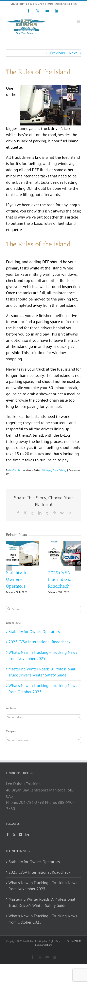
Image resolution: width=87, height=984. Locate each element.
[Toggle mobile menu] (79, 21)
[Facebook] (7, 834)
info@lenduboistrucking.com (62, 3)
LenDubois (14, 470)
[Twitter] (14, 834)
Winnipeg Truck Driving (54, 470)
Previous (57, 53)
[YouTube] (20, 834)
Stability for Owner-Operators (17, 579)
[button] (9, 568)
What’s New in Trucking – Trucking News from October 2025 (42, 919)
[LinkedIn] (27, 834)
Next (73, 53)
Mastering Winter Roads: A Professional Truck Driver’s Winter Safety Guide (41, 902)
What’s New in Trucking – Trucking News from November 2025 (42, 886)
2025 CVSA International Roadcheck (60, 579)
